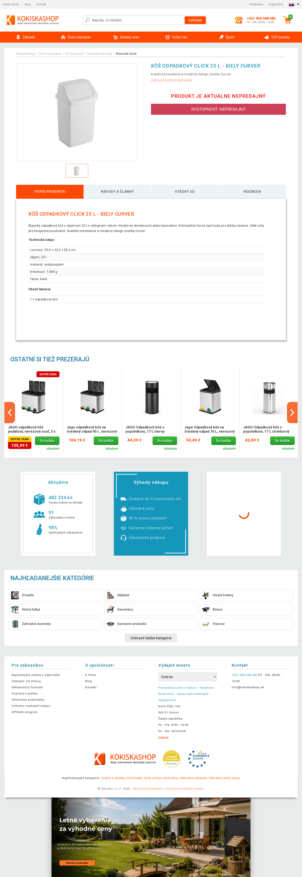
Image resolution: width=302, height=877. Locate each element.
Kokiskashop (25, 53)
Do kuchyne (74, 53)
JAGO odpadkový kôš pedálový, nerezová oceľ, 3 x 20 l (31, 429)
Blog (28, 4)
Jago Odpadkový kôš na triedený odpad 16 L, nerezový (209, 429)
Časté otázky (11, 4)
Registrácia (276, 4)
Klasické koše (126, 53)
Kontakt (41, 4)
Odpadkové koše (99, 53)
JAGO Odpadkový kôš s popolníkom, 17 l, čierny (145, 429)
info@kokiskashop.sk (248, 687)
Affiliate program (25, 712)
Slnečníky (170, 778)
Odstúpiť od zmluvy (26, 681)
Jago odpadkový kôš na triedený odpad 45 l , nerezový (92, 429)
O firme (90, 675)
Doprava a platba (24, 693)
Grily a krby (152, 778)
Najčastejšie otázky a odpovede (36, 675)
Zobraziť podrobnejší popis (172, 80)
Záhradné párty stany (224, 778)
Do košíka (47, 441)
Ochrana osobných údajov (31, 705)
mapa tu (163, 737)
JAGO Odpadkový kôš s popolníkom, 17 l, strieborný (266, 429)
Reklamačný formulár (27, 687)
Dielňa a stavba (113, 778)
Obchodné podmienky (28, 699)
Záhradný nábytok (193, 778)
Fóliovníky (134, 778)
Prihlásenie (256, 4)
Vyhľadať (195, 20)
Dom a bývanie (50, 53)
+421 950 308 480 (245, 675)
